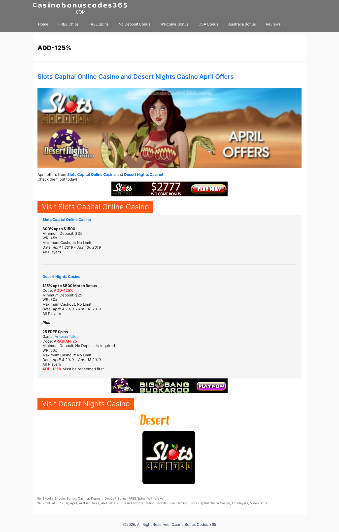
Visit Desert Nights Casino (86, 403)
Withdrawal (155, 498)
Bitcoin (47, 498)
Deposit (97, 498)
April (73, 503)
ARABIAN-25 (65, 341)
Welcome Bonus (174, 24)
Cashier (83, 498)
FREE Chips (68, 24)
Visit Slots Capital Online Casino (95, 206)
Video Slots (259, 503)
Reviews (273, 24)
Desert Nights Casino (143, 174)
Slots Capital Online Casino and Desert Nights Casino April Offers (135, 76)
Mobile (162, 503)
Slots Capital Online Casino (91, 174)
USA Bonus (208, 24)
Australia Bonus (242, 24)
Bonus (71, 498)
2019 (46, 503)
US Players (240, 503)
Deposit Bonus (116, 498)
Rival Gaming (178, 503)
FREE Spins (99, 24)
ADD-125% (63, 290)
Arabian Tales (66, 336)
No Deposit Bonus (134, 24)
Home (43, 24)
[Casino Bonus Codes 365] (81, 8)
